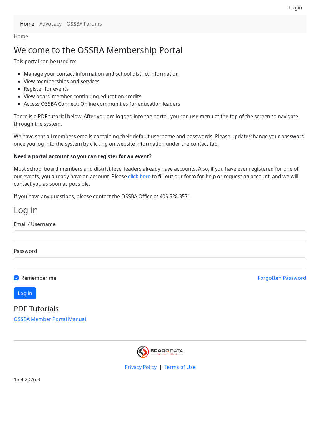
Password (25, 251)
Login (295, 7)
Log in (25, 293)
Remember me (38, 277)
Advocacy (50, 23)
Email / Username (35, 224)
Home (27, 23)
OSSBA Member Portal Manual (50, 319)
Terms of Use (180, 367)
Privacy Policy (141, 367)
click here (139, 176)
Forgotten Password (282, 277)
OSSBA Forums (84, 23)
